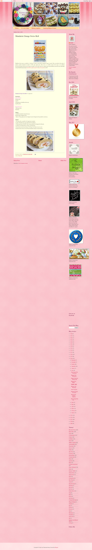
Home (17, 28)
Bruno (70, 462)
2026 (71, 333)
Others (70, 458)
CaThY (71, 43)
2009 (71, 423)
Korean (70, 496)
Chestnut (70, 503)
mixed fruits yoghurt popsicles (32, 67)
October (73, 364)
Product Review (72, 491)
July (72, 370)
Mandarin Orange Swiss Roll (74, 392)
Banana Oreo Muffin (73, 382)
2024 (71, 337)
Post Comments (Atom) (23, 163)
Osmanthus (71, 514)
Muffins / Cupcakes (72, 442)
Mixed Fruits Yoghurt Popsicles (73, 395)
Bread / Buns (71, 431)
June (72, 402)
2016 (71, 354)
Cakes (70, 433)
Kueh (70, 476)
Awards (70, 481)
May (72, 404)
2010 (71, 421)
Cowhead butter (72, 435)
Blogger (56, 547)
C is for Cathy (25, 28)
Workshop (71, 485)
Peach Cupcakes (74, 389)
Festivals (70, 507)
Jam (69, 518)
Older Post (63, 160)
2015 (71, 356)
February (73, 410)
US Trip (70, 523)
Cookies (70, 437)
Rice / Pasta (71, 480)
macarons (70, 460)
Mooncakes (71, 512)
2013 (71, 415)
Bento (70, 494)
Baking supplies (36, 28)
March (73, 408)
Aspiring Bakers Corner (49, 28)
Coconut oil (71, 453)
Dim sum (70, 487)
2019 (71, 348)
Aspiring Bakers (72, 444)
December (74, 360)
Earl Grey (71, 489)
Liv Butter (71, 438)
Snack (70, 469)
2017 (71, 352)
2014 (71, 358)
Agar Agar (71, 498)
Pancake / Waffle (72, 471)
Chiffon (70, 449)
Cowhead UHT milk (72, 500)
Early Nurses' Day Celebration (74, 372)
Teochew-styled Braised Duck (73, 520)
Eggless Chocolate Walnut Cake (74, 379)
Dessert (70, 440)
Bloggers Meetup (72, 501)
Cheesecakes (71, 446)
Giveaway (71, 509)
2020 (71, 346)
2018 (71, 350)
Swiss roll (20, 155)
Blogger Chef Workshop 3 (74, 376)
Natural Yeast (71, 474)
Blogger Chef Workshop (73, 387)
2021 (71, 344)
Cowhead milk (71, 457)
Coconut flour (71, 478)
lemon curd (71, 516)
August (73, 368)
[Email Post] (35, 154)
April (73, 406)
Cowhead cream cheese (73, 464)
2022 (71, 342)
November (74, 362)
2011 (71, 419)
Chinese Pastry (71, 472)
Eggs (70, 505)
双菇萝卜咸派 (74, 384)
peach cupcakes (41, 67)
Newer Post (17, 160)
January (73, 412)
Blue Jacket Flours (72, 429)
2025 (71, 335)
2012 (71, 417)
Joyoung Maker (72, 455)
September (74, 366)
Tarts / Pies (71, 451)
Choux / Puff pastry (72, 467)
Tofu (70, 511)
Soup (70, 492)
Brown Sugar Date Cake (74, 399)
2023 (71, 340)
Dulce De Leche (72, 483)
